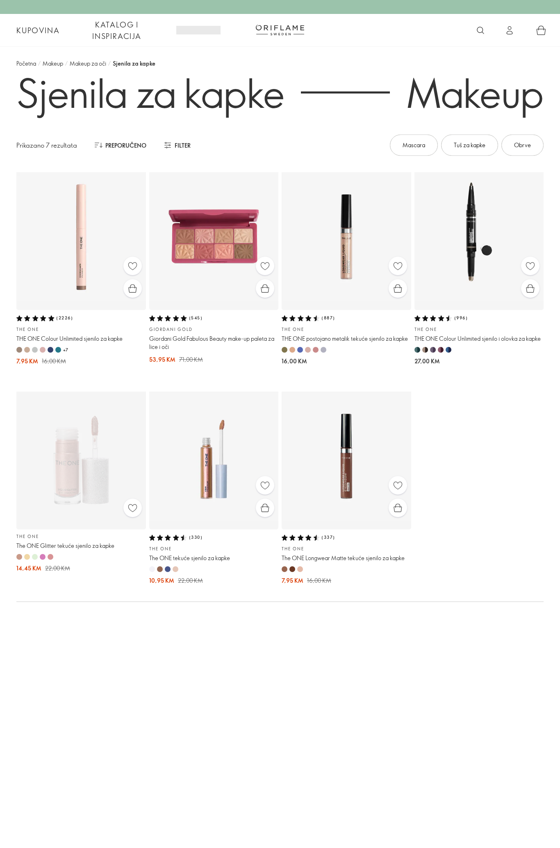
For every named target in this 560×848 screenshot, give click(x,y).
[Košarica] (541, 30)
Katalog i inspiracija (116, 30)
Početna (26, 63)
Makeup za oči (88, 63)
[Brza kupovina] (132, 288)
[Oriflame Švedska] (280, 30)
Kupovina (37, 30)
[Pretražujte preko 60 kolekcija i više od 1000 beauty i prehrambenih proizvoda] (480, 30)
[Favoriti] (132, 266)
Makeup (53, 63)
